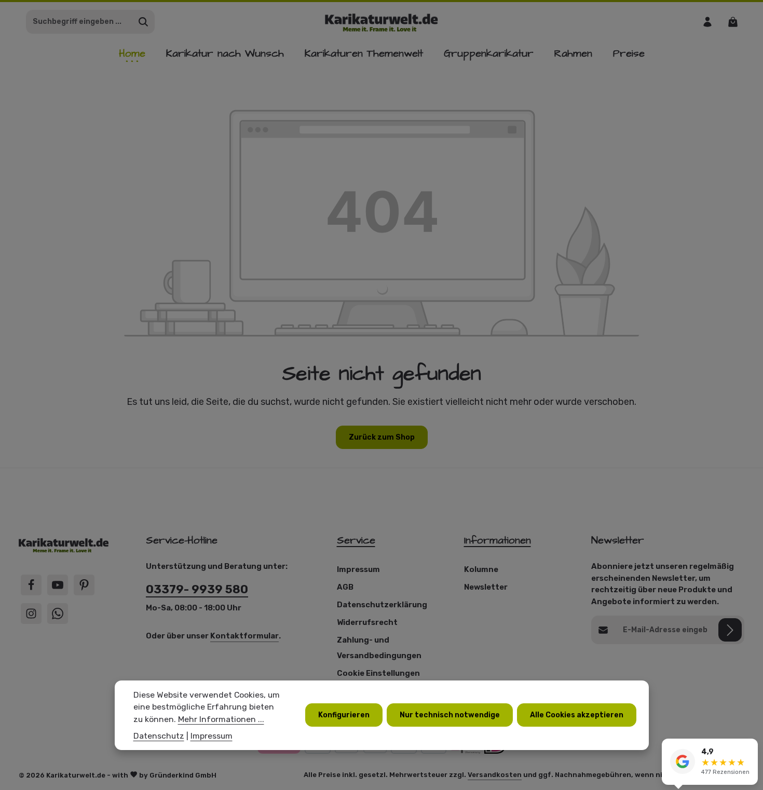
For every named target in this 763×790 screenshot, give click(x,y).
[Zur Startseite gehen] (381, 21)
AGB (345, 587)
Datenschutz (158, 736)
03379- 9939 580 (197, 589)
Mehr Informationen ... (221, 720)
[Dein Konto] (707, 21)
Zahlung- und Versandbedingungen (379, 647)
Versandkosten (495, 775)
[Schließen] (749, 748)
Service (356, 540)
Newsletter (486, 587)
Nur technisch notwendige (450, 715)
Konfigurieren (344, 715)
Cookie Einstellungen (378, 673)
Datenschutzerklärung (382, 604)
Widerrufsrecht (367, 622)
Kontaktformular (244, 636)
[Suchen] (143, 22)
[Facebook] (31, 585)
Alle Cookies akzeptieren (576, 715)
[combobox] (79, 22)
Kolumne (481, 569)
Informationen (497, 540)
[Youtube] (57, 585)
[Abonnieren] (730, 630)
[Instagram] (31, 613)
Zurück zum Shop (382, 437)
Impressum (358, 569)
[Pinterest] (84, 585)
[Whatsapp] (57, 613)
